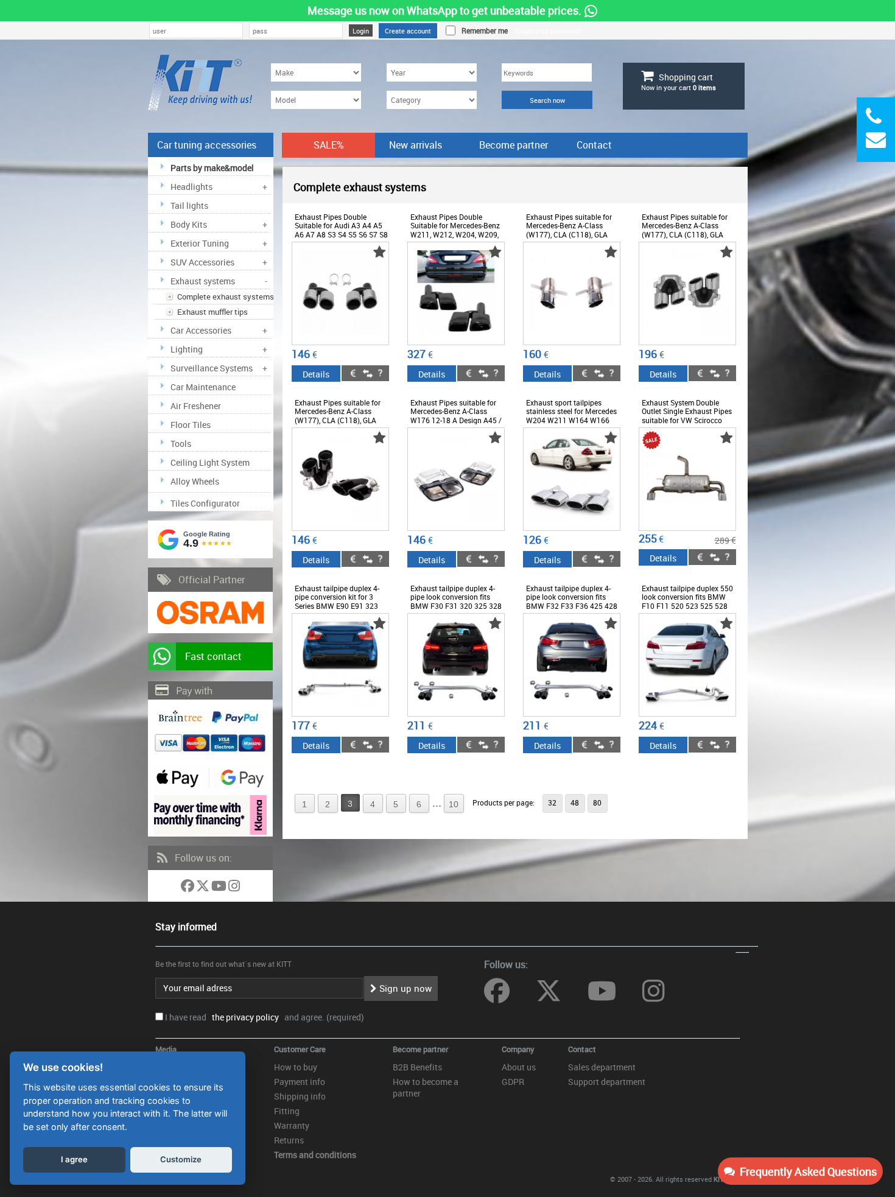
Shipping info (300, 1096)
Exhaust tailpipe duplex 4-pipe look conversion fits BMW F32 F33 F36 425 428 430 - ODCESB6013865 (571, 601)
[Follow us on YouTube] (219, 888)
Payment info (299, 1081)
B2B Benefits (417, 1067)
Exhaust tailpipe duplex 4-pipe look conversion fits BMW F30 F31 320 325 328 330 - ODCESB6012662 (456, 601)
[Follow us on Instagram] (234, 888)
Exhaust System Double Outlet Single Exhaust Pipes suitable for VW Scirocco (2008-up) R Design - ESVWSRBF (687, 420)
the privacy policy (243, 1017)
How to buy (295, 1067)
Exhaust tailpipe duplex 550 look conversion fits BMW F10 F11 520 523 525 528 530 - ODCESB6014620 (687, 601)
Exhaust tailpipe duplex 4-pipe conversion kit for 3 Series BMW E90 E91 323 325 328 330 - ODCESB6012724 (337, 605)
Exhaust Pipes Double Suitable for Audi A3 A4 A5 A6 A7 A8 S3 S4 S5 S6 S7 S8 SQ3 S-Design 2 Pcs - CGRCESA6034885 (341, 234)
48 (574, 802)
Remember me (483, 30)
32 (552, 802)
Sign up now (404, 988)
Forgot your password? (548, 30)
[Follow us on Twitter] (203, 888)
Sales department (602, 1067)
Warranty (291, 1125)
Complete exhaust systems (225, 296)
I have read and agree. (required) (264, 1017)
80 (597, 802)
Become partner (513, 145)
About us (519, 1067)
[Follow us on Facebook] (188, 888)
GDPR (513, 1081)
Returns (289, 1140)
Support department (606, 1081)
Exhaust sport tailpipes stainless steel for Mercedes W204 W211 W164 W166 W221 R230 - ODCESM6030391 (571, 420)
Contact (594, 145)
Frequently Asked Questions (806, 1171)
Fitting (287, 1111)
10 (453, 804)
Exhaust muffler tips (212, 311)
